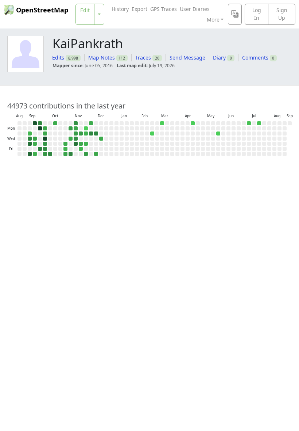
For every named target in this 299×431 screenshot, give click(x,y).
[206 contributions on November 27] (86, 144)
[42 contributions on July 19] (259, 123)
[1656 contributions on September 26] (40, 149)
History (120, 8)
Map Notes (101, 57)
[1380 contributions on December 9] (96, 133)
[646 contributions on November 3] (71, 128)
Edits (58, 57)
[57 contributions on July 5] (249, 123)
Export (139, 8)
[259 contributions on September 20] (35, 154)
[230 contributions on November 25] (86, 133)
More (213, 19)
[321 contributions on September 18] (35, 144)
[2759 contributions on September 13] (30, 154)
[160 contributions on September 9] (30, 133)
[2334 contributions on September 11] (30, 144)
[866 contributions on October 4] (45, 154)
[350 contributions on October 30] (65, 144)
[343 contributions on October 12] (55, 123)
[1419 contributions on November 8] (71, 154)
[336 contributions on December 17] (101, 139)
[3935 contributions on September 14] (35, 123)
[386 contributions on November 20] (81, 144)
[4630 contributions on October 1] (45, 139)
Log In (256, 14)
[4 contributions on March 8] (162, 123)
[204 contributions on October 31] (65, 149)
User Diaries (195, 8)
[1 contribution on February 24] (152, 133)
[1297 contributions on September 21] (40, 123)
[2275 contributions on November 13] (76, 144)
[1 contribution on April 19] (193, 123)
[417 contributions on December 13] (96, 154)
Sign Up (281, 14)
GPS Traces (163, 8)
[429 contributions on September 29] (45, 128)
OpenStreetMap (42, 9)
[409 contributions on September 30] (45, 133)
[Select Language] (235, 14)
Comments (255, 57)
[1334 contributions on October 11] (50, 154)
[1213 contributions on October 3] (45, 149)
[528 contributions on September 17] (35, 139)
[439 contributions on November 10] (76, 128)
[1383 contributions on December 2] (91, 133)
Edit (85, 10)
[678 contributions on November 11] (76, 133)
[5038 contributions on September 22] (40, 128)
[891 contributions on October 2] (45, 144)
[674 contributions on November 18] (81, 133)
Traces (143, 57)
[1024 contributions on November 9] (76, 123)
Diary (219, 57)
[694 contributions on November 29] (86, 154)
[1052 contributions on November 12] (76, 139)
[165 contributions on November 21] (81, 149)
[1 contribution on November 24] (86, 128)
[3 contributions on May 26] (218, 133)
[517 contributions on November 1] (65, 154)
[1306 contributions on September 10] (30, 139)
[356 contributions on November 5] (71, 139)
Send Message (187, 57)
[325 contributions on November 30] (91, 123)
